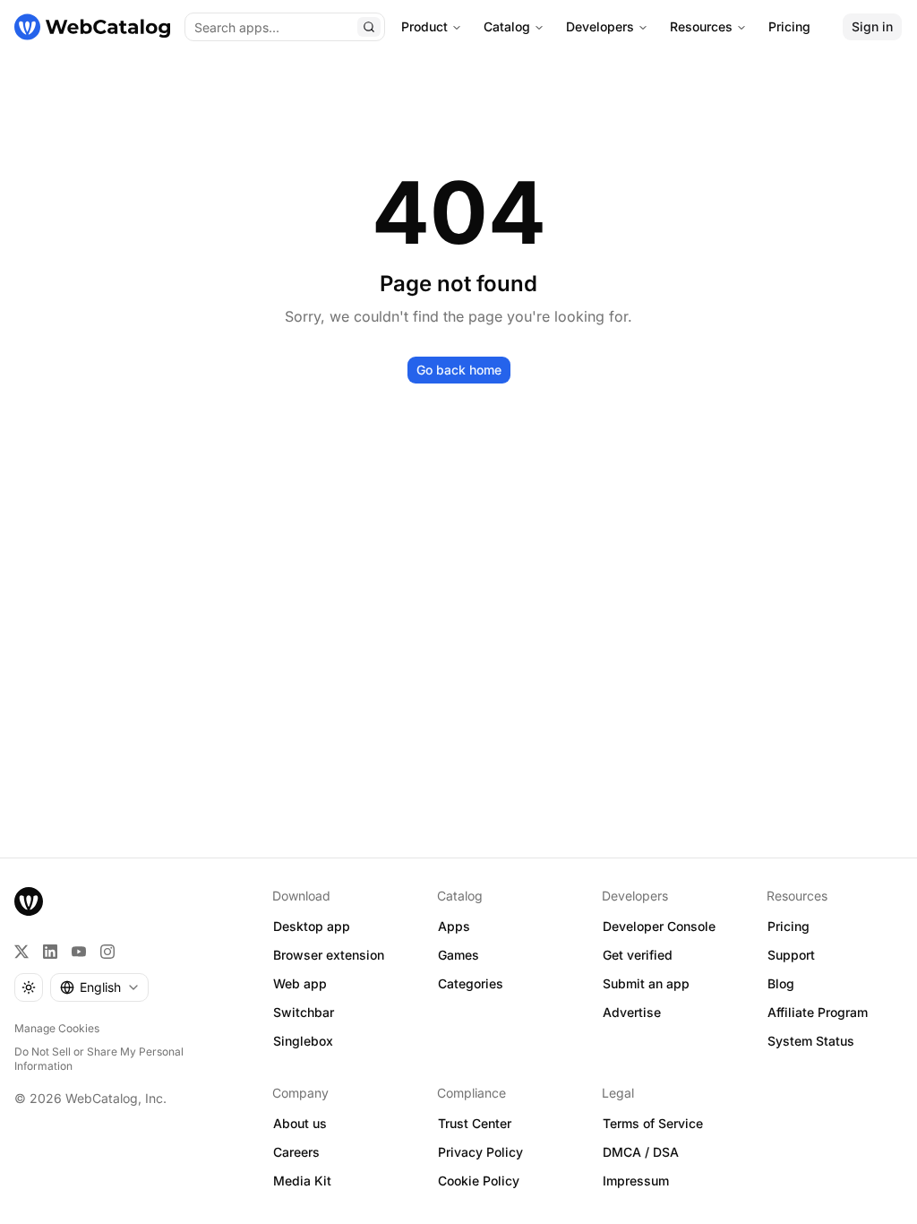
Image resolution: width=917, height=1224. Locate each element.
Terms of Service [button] (653, 1123)
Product (424, 26)
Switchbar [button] (303, 1012)
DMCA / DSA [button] (641, 1151)
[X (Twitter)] (21, 951)
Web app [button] (300, 983)
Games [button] (458, 954)
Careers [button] (296, 1151)
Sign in (872, 26)
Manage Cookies (56, 1028)
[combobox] (99, 987)
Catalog (507, 26)
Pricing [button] (788, 926)
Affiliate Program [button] (817, 1012)
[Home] (92, 27)
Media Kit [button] (302, 1180)
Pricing (789, 26)
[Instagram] (107, 951)
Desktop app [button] (311, 926)
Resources (701, 26)
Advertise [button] (632, 1012)
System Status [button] (810, 1040)
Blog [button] (780, 983)
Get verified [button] (638, 954)
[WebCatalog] (28, 901)
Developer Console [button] (659, 926)
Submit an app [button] (646, 983)
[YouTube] (79, 951)
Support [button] (791, 954)
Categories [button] (470, 983)
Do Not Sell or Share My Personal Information (99, 1059)
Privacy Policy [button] (480, 1151)
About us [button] (300, 1123)
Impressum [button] (636, 1180)
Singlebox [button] (303, 1040)
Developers (600, 26)
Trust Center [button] (474, 1123)
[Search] (368, 27)
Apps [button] (454, 926)
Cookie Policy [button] (478, 1180)
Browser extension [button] (328, 954)
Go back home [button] (458, 369)
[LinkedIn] (50, 951)
